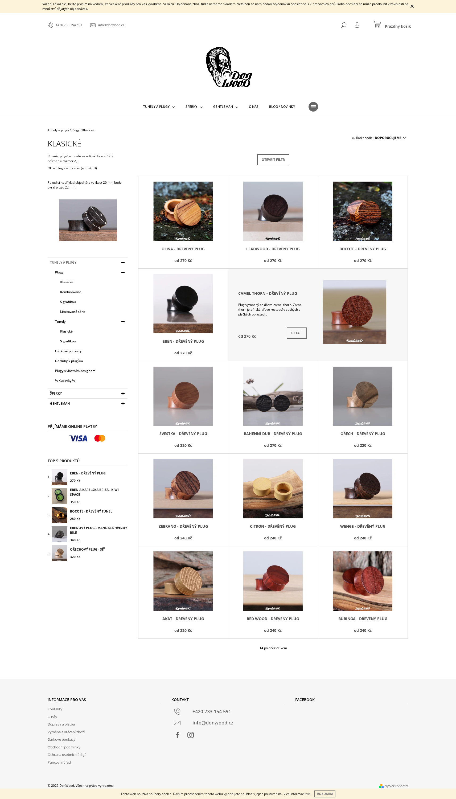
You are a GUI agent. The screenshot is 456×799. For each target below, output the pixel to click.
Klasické (66, 282)
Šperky (56, 393)
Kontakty (55, 709)
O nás (52, 716)
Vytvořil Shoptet (396, 786)
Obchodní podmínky (64, 747)
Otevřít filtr (273, 159)
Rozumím (325, 794)
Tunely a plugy (63, 262)
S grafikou (68, 302)
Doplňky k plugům (69, 361)
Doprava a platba (61, 724)
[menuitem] (159, 107)
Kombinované (70, 292)
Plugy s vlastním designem (75, 370)
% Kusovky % (65, 380)
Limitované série (72, 311)
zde (308, 794)
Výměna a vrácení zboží (66, 732)
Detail (296, 333)
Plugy (59, 272)
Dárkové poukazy (68, 351)
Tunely (60, 321)
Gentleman (60, 403)
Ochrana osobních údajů (67, 754)
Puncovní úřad (59, 762)
